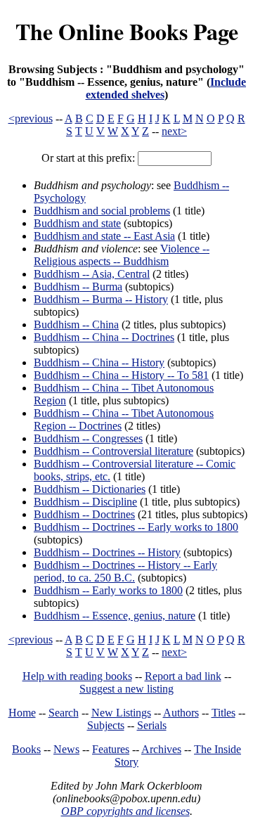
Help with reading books (77, 676)
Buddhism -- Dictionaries (89, 489)
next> (174, 131)
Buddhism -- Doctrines (84, 514)
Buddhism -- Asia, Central (92, 274)
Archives (161, 749)
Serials (152, 725)
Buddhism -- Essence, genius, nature (114, 616)
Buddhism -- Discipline (85, 502)
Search (63, 713)
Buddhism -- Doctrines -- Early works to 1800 (136, 527)
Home (22, 713)
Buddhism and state (77, 223)
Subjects (105, 725)
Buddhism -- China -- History (99, 362)
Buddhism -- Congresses (88, 438)
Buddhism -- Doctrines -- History (107, 552)
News (66, 749)
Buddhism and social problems (102, 211)
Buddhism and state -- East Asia (104, 236)
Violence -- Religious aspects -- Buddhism (121, 255)
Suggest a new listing (126, 689)
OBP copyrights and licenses (125, 811)
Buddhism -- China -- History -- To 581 (121, 375)
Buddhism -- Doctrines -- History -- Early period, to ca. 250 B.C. (125, 571)
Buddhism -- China (76, 324)
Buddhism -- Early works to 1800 (108, 590)
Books (26, 749)
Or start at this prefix (86, 158)
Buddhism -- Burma (78, 287)
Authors (181, 713)
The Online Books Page (126, 31)
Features (110, 749)
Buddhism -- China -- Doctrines (104, 337)
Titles (223, 713)
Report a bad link (183, 676)
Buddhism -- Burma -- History (101, 299)
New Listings (121, 713)
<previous (30, 118)
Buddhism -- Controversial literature (113, 451)
